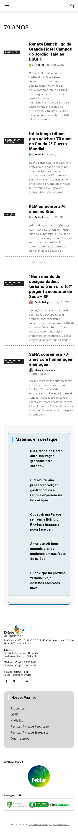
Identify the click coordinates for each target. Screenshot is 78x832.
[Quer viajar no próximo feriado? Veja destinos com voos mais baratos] (20, 576)
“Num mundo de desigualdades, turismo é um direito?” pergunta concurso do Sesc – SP (51, 286)
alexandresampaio (45, 369)
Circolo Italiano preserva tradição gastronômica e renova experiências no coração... (46, 490)
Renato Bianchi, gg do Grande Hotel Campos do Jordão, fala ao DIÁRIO (50, 52)
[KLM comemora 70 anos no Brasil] (14, 209)
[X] (26, 681)
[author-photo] (31, 65)
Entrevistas (11, 52)
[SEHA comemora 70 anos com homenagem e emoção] (14, 356)
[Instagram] (13, 681)
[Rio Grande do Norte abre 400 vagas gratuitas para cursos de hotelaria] (20, 453)
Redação (39, 64)
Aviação (9, 214)
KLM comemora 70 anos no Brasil (47, 209)
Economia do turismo (12, 140)
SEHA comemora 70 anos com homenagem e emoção (51, 359)
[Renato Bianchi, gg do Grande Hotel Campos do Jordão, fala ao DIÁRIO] (14, 46)
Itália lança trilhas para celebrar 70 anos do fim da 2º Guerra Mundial (50, 141)
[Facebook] (6, 681)
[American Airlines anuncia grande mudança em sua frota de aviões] (20, 546)
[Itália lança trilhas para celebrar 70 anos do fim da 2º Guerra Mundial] (14, 136)
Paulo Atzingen (43, 302)
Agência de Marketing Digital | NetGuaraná (49, 824)
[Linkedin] (20, 681)
